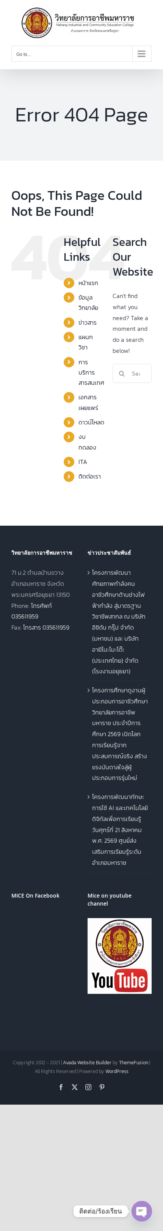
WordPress (117, 1071)
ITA (82, 461)
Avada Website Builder (87, 1062)
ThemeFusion (133, 1062)
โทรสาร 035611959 (46, 627)
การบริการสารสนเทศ (91, 372)
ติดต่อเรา (89, 476)
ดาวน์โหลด (91, 422)
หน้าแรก (88, 282)
